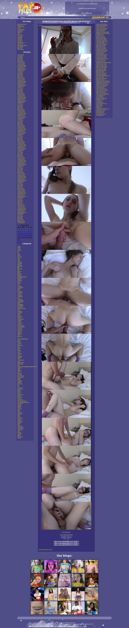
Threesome (20, 427)
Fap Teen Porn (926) (101, 24)
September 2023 (21, 101)
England (19, 311)
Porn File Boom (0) (101, 114)
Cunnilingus (20, 300)
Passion (19, 373)
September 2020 (21, 148)
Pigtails (19, 382)
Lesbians (19, 37)
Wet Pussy (20, 436)
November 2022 (21, 114)
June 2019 (20, 168)
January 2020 (21, 159)
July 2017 (19, 199)
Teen (18, 425)
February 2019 (21, 174)
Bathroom (19, 266)
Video (18, 435)
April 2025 (20, 76)
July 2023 (19, 103)
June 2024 (20, 89)
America (19, 257)
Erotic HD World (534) (102, 25)
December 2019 (21, 160)
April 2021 (20, 139)
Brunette (19, 280)
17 (18, 235)
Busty (18, 282)
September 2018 (21, 180)
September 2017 (21, 196)
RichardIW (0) (99, 97)
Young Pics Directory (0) (102, 108)
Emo (18, 310)
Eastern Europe (21, 308)
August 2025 (20, 70)
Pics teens (20, 36)
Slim (18, 410)
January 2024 (21, 96)
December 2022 (21, 113)
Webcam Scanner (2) (101, 93)
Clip (18, 290)
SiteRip (19, 406)
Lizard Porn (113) (100, 61)
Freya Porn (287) (100, 31)
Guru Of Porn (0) (100, 95)
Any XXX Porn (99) (101, 69)
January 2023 (21, 111)
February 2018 (21, 189)
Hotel (18, 341)
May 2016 (20, 217)
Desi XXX (19, 48)
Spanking (19, 418)
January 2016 (21, 222)
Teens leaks (20, 49)
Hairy (18, 335)
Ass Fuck (19, 262)
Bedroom (19, 269)
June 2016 (20, 216)
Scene (19, 398)
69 (18, 251)
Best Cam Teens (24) (101, 78)
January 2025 (21, 80)
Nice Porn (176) (100, 36)
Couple (19, 294)
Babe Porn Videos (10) (102, 85)
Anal (18, 258)
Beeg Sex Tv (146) (101, 45)
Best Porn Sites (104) (101, 66)
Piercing (19, 381)
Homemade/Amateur (22, 339)
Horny (19, 340)
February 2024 (21, 94)
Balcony (19, 265)
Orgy (18, 369)
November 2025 (21, 66)
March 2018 (20, 188)
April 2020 (20, 155)
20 (25, 235)
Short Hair (20, 403)
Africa (18, 255)
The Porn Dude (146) (101, 44)
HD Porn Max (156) (101, 38)
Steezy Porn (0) (100, 111)
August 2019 (20, 166)
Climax (19, 288)
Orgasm (19, 368)
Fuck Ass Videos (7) (101, 86)
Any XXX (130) (100, 53)
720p (18, 254)
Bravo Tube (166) (100, 37)
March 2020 (20, 156)
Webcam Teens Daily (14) (103, 81)
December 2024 (21, 81)
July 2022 (19, 119)
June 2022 (20, 121)
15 (29, 233)
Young (19, 438)
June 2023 (20, 105)
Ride (18, 390)
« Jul (19, 242)
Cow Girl (19, 295)
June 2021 (20, 137)
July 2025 (19, 72)
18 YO (19, 28)
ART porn (19, 40)
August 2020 (20, 150)
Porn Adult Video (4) (101, 89)
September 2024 (21, 85)
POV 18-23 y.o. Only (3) (102, 90)
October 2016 (20, 211)
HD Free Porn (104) (101, 65)
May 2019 (20, 170)
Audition (19, 263)
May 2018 (20, 185)
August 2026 (20, 55)
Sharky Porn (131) (101, 52)
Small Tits (19, 413)
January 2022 (21, 127)
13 (25, 233)
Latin (18, 352)
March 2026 (20, 61)
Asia (18, 259)
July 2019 (19, 167)
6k (18, 253)
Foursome (20, 323)
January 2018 (21, 191)
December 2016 (21, 208)
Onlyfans (19, 32)
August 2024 (20, 86)
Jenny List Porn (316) (101, 28)
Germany (19, 331)
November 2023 (21, 98)
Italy (18, 347)
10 (18, 233)
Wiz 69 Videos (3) (100, 91)
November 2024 (21, 82)
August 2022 (20, 118)
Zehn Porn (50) (100, 77)
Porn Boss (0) (99, 115)
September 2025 (21, 69)
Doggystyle (20, 304)
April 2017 (20, 203)
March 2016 (20, 220)
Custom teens (21, 29)
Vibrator (19, 434)
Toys (18, 431)
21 (27, 235)
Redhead (19, 389)
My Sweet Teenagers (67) (102, 75)
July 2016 (19, 215)
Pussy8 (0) (99, 101)
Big (18, 270)
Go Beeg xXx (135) (101, 49)
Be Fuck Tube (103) (101, 68)
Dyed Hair (20, 307)
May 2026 (20, 59)
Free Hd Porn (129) (101, 56)
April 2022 (20, 123)
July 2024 (19, 88)
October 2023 (20, 100)
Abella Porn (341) (100, 27)
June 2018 (20, 184)
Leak (18, 354)
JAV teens (20, 34)
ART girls (19, 41)
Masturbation (20, 362)
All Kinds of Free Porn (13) (103, 82)
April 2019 (20, 171)
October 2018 (20, 179)
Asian (18, 261)
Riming (19, 391)
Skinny (19, 407)
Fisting (19, 317)
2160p (19, 250)
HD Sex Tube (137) (101, 48)
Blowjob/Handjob (21, 277)
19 (23, 235)
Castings (19, 38)
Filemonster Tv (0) (101, 110)
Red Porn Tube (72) (101, 73)
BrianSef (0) (99, 105)
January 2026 (21, 64)
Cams (18, 283)
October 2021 (20, 131)
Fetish (19, 315)
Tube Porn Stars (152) (102, 41)
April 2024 (20, 92)
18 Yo (18, 249)
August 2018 (20, 181)
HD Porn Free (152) (101, 40)
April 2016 (20, 218)
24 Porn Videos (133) (101, 50)
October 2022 (20, 115)
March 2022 (20, 125)
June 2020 (20, 152)
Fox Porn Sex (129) (101, 57)
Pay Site (19, 374)
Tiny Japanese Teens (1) (102, 94)
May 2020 (20, 154)
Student (19, 422)
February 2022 (21, 126)
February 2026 (21, 63)
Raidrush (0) (99, 106)
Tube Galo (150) (100, 42)
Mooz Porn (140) (100, 46)
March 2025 (20, 77)
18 (21, 235)
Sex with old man (21, 401)
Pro (18, 386)
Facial (19, 314)
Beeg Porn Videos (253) (102, 32)
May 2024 (20, 90)
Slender (19, 409)
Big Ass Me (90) (100, 71)
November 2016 (21, 209)
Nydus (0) (98, 107)
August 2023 (20, 102)
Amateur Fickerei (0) (101, 98)
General (19, 329)
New (18, 365)
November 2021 (21, 130)
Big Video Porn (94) (101, 70)
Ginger (19, 332)
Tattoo (19, 423)
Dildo (18, 303)
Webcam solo (20, 27)
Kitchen (19, 351)
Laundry (19, 353)
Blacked (19, 274)
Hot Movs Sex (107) (101, 64)
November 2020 (21, 146)
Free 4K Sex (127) (101, 60)
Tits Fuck (19, 430)
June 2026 (20, 57)
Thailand (19, 426)
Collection (20, 292)
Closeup (19, 291)
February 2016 (21, 221)
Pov (18, 385)
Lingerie (19, 357)
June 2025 (20, 73)
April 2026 (20, 60)
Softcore (19, 414)
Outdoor (19, 370)
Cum (18, 298)
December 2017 (21, 192)
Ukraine (19, 432)
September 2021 (21, 133)
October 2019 (20, 163)
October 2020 (20, 147)
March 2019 (20, 172)
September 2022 (21, 117)
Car (18, 284)
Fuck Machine (21, 327)
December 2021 (21, 129)
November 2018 (21, 177)
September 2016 (21, 212)
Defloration (20, 302)
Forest (19, 321)
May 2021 (20, 138)
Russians (19, 397)
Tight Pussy (20, 428)
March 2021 (20, 140)
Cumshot (19, 299)
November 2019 (21, 162)
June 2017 (20, 200)
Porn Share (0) (100, 112)
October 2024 (20, 84)
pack (18, 372)
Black (18, 273)
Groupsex (19, 333)
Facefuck (19, 312)
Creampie (20, 296)
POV (18, 33)
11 (20, 233)
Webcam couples (21, 24)
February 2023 (21, 110)
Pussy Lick (20, 388)
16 (31, 233)
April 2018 (20, 187)
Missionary (20, 364)
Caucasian (20, 287)
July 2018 (19, 183)
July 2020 (19, 151)
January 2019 (21, 175)
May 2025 (20, 74)
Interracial (20, 44)
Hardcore (19, 336)
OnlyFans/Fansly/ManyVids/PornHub (26, 366)
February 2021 (21, 142)
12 (23, 233)
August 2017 (20, 197)
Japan (19, 348)
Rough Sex (20, 394)
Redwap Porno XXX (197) (103, 33)
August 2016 (20, 213)
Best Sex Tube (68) (101, 74)
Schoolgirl (20, 399)
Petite (18, 378)
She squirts (20, 46)
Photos (19, 380)
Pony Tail (19, 384)
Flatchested (20, 319)
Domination (20, 306)
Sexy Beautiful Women (23, 402)
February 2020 (21, 158)
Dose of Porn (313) (101, 29)
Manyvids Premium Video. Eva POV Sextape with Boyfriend (66, 21)
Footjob (19, 320)
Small (18, 411)
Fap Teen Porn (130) (101, 54)
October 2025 (20, 68)
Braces (19, 279)
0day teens (20, 31)
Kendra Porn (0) (100, 99)
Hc (18, 337)
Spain (18, 417)
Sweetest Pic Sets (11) (102, 83)
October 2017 (20, 195)
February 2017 (21, 205)
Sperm (19, 419)
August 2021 (20, 134)
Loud (18, 361)
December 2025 (21, 65)
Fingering (19, 316)
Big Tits (19, 271)
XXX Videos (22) (100, 79)
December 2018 (21, 176)
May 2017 (20, 201)
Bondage (19, 278)
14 (27, 233)
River (18, 393)
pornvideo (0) (99, 102)
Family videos (21, 42)
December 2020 (21, 144)
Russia (19, 395)
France (19, 324)
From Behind (20, 325)
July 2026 (19, 56)
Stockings (19, 421)
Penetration (20, 377)
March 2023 (20, 109)
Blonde (19, 275)
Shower (19, 405)
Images (19, 343)
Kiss (18, 349)
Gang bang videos (22, 45)
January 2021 (21, 143)
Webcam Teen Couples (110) (103, 62)
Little (18, 358)
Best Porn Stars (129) (101, 58)
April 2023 (20, 107)
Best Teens (20, 25)
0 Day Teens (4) (100, 87)
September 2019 (21, 164)
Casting (19, 286)
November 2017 (21, 193)
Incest (18, 344)
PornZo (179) (99, 34)
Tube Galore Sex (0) (101, 103)
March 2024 (20, 93)
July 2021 (19, 135)
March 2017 (20, 204)
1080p (19, 247)
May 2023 (20, 106)
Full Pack (19, 328)
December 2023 (21, 97)
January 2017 (21, 207)
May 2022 (20, 122)
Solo (18, 415)
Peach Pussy (20, 376)
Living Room (20, 360)
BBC (18, 267)
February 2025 (21, 78)
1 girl (18, 246)
